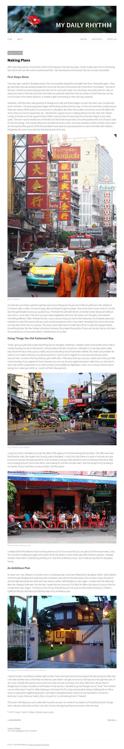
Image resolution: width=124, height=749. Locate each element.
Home (10, 39)
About (20, 39)
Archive (83, 39)
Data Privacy (97, 39)
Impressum (111, 39)
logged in (19, 731)
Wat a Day (112, 720)
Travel (17, 712)
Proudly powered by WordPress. (38, 745)
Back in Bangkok (14, 720)
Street (32, 712)
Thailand (38, 712)
